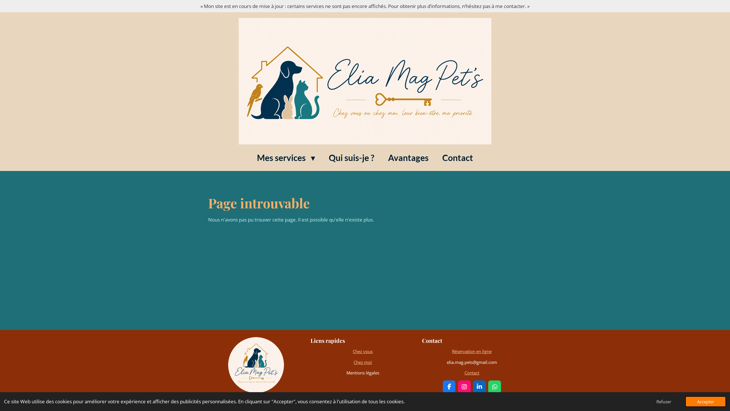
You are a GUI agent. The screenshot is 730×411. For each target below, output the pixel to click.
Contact (472, 373)
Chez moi (363, 362)
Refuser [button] (663, 401)
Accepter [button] (705, 401)
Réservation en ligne (472, 351)
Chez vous (363, 351)
